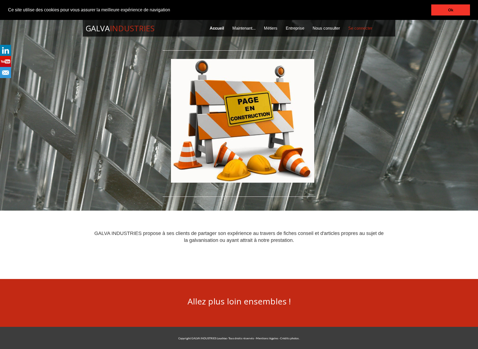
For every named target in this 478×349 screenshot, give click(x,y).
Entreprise (295, 28)
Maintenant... (244, 28)
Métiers (270, 28)
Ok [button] (450, 10)
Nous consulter (326, 28)
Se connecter (360, 28)
